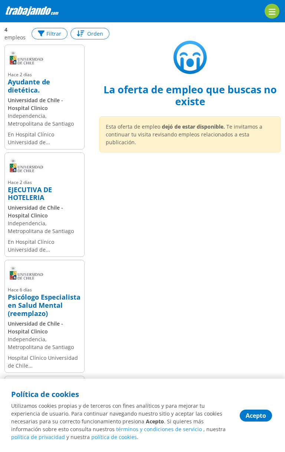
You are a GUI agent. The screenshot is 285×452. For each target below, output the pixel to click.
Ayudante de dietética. (29, 86)
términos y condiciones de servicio (159, 429)
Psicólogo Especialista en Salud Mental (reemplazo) (44, 305)
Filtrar (53, 33)
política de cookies (114, 436)
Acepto (256, 415)
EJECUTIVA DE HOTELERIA (30, 194)
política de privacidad (38, 436)
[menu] (272, 11)
